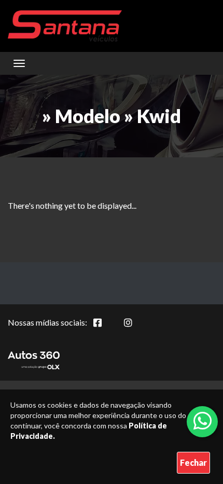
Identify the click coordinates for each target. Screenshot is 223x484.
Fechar (193, 462)
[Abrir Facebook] (105, 328)
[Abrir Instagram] (136, 328)
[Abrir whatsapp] (202, 420)
